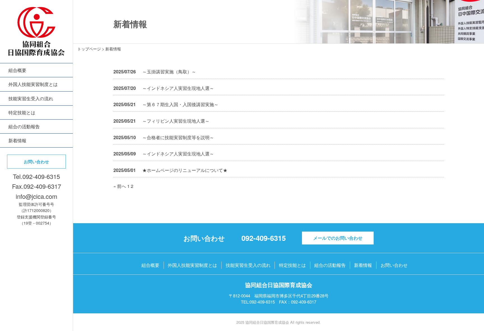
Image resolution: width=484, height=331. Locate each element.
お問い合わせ (36, 161)
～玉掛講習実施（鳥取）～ (169, 71)
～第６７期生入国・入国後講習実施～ (180, 104)
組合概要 (17, 70)
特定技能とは (21, 112)
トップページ (89, 49)
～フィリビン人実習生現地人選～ (176, 121)
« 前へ (119, 186)
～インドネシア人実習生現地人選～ (178, 88)
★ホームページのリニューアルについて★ (184, 170)
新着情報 (17, 140)
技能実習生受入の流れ (30, 98)
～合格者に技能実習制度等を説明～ (178, 137)
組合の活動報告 (24, 126)
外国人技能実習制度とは (33, 84)
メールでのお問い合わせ (337, 238)
